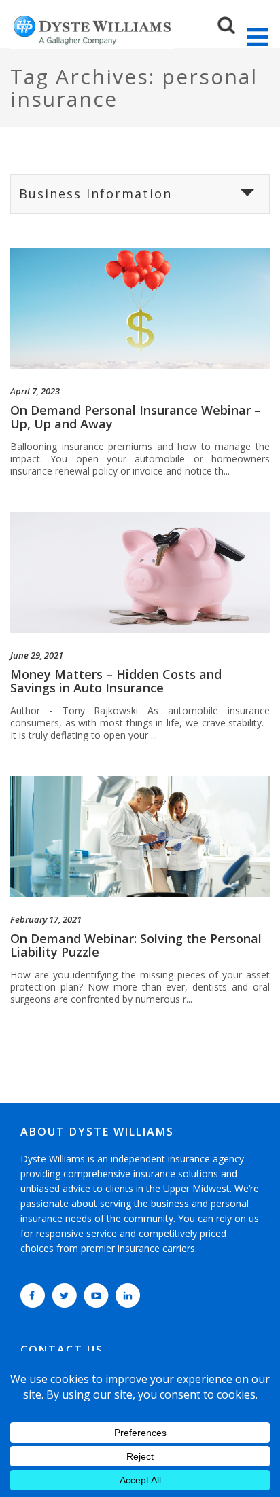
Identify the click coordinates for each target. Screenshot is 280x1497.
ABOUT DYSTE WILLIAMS (97, 1131)
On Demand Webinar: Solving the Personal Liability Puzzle (136, 945)
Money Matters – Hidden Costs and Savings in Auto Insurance (116, 681)
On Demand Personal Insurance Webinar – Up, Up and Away (135, 417)
